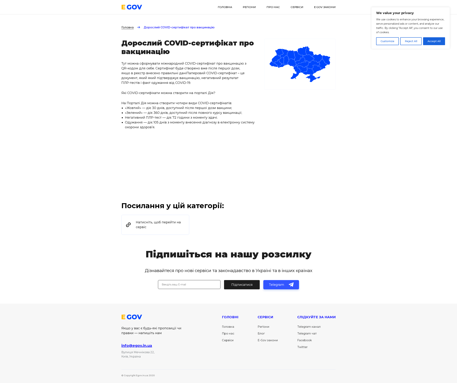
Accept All (434, 41)
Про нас (273, 7)
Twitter (302, 347)
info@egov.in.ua (136, 345)
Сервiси (297, 7)
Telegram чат (307, 333)
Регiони (249, 7)
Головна (127, 27)
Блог (261, 333)
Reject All (411, 41)
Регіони (263, 326)
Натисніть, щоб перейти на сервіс (158, 224)
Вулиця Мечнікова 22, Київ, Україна (137, 354)
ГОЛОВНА (225, 7)
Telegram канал (309, 326)
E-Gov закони (268, 340)
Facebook (304, 340)
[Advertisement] (228, 174)
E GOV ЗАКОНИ (325, 7)
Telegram (276, 285)
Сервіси (228, 340)
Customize (387, 41)
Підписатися (242, 285)
